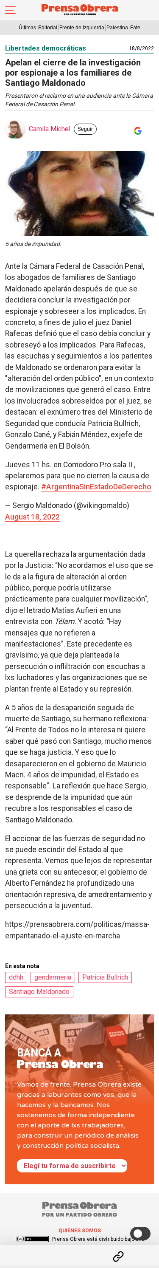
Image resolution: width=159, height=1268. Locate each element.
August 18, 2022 (32, 517)
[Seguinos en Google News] (136, 131)
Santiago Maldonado (39, 992)
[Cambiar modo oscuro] (140, 1233)
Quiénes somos (80, 1231)
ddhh (16, 977)
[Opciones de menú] (79, 1249)
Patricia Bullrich (105, 977)
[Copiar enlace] (118, 1256)
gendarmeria (52, 977)
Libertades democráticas (45, 48)
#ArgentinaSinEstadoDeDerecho (96, 487)
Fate (135, 28)
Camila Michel (49, 129)
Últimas (27, 28)
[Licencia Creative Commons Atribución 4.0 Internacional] (32, 1239)
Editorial (47, 28)
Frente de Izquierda (81, 28)
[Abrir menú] (10, 10)
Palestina (117, 28)
